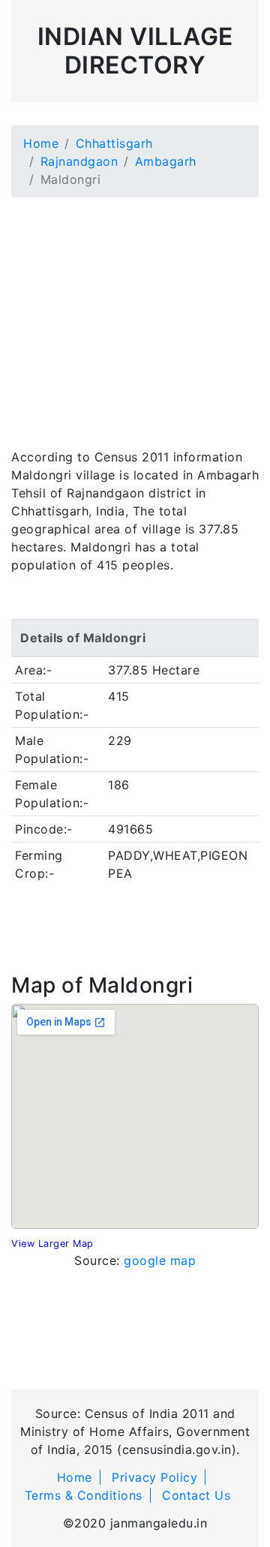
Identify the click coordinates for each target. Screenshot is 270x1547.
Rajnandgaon (79, 161)
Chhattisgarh (114, 143)
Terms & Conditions (83, 1495)
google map (160, 1260)
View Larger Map (52, 1243)
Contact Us (196, 1495)
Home (40, 143)
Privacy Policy (154, 1477)
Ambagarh (165, 161)
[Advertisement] (135, 313)
